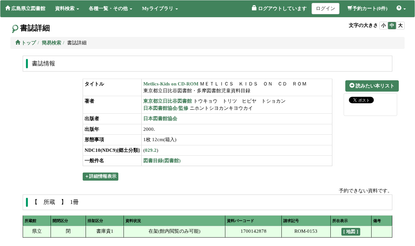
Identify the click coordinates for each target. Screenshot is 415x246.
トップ (28, 42)
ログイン (325, 8)
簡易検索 (51, 42)
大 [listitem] (400, 25)
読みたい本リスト (374, 85)
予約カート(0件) (369, 8)
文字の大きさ (363, 25)
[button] (67, 8)
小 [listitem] (383, 25)
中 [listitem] (392, 25)
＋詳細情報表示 (100, 176)
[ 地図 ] (350, 231)
